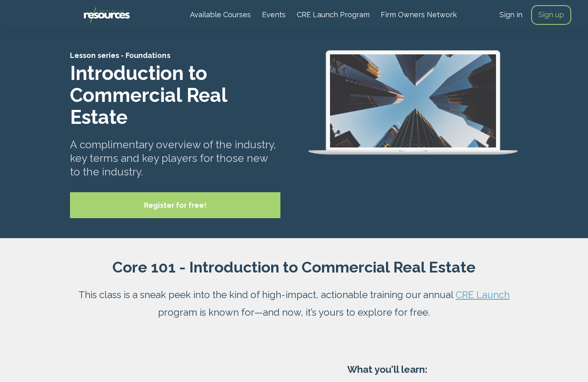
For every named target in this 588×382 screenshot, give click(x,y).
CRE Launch (483, 294)
